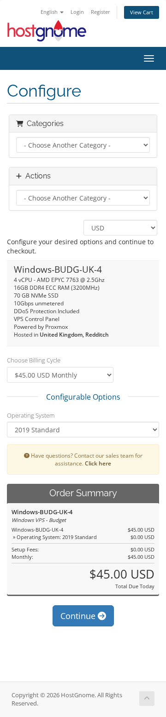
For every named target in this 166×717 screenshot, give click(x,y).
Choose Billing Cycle (33, 360)
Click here (98, 463)
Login (77, 11)
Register (100, 11)
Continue (79, 615)
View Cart (141, 12)
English (50, 11)
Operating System (30, 415)
